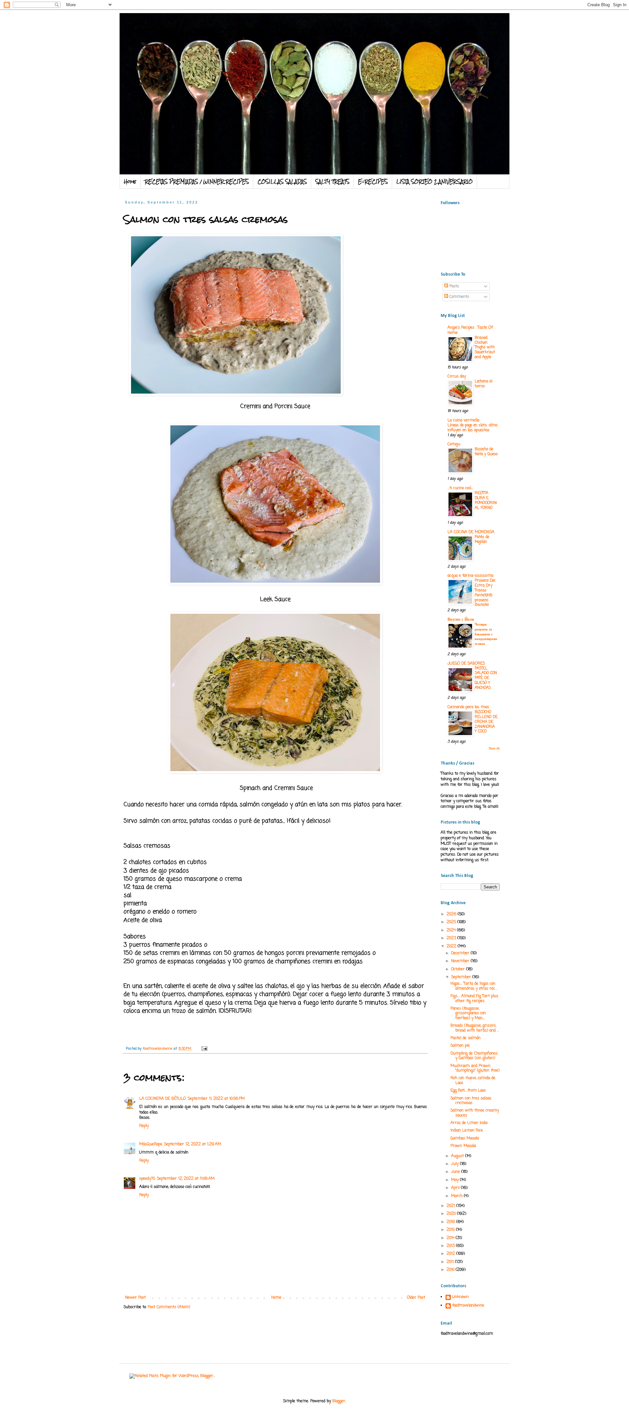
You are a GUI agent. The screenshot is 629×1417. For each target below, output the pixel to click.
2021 (451, 1206)
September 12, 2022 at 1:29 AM (192, 1144)
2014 (451, 1238)
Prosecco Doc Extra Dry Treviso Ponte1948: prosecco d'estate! (485, 593)
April (456, 1188)
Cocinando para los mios (468, 707)
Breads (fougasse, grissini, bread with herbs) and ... (474, 1028)
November (461, 961)
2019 (451, 1222)
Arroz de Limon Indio (468, 1123)
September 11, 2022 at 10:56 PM (216, 1099)
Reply (144, 1126)
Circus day (457, 376)
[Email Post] (204, 1048)
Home (130, 181)
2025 (452, 922)
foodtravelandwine (468, 1306)
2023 (452, 938)
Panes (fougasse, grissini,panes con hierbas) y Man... (468, 1013)
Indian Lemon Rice (466, 1131)
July (455, 1164)
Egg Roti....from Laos (468, 1091)
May (455, 1180)
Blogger (338, 1401)
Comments (458, 297)
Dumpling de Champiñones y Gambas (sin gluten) (474, 1056)
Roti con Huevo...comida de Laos (472, 1080)
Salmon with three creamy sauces (474, 1113)
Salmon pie (460, 1046)
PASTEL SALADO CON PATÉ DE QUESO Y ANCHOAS (486, 678)
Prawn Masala (463, 1146)
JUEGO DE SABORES (466, 664)
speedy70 (147, 1179)
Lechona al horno (483, 384)
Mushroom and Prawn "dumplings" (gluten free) (475, 1068)
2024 (452, 930)
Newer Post (135, 1298)
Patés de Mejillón (482, 539)
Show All (494, 749)
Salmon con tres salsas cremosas (470, 1101)
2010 (451, 1270)
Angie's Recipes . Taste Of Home (470, 330)
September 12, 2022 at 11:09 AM (186, 1179)
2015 (451, 1230)
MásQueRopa (150, 1144)
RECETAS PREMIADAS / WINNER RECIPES (197, 181)
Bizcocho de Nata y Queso (486, 451)
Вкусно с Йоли (461, 620)
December (461, 953)
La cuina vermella (463, 420)
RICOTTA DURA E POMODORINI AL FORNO (486, 500)
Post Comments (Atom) (169, 1307)
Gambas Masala (464, 1138)
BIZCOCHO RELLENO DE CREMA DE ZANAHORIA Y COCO (486, 721)
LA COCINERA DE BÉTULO (162, 1099)
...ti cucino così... (460, 488)
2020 (452, 1214)
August (458, 1156)
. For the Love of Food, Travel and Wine (255, 30)
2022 (452, 946)
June (456, 1172)
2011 (451, 1262)
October (458, 969)
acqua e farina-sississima (470, 576)
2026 (452, 914)
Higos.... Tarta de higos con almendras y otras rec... (473, 986)
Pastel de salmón (465, 1038)
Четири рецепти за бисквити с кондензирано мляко (486, 634)
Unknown (460, 1297)
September (461, 977)
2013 (451, 1246)
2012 (451, 1254)
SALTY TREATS (332, 181)
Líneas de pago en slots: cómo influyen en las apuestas (472, 427)
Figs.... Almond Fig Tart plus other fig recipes (474, 998)
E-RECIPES (373, 181)
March (457, 1196)
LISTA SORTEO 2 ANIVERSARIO (434, 181)
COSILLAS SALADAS (282, 181)
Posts (453, 286)
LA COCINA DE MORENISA (471, 532)
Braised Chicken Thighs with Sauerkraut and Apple (485, 347)
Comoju (454, 444)
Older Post (416, 1298)
